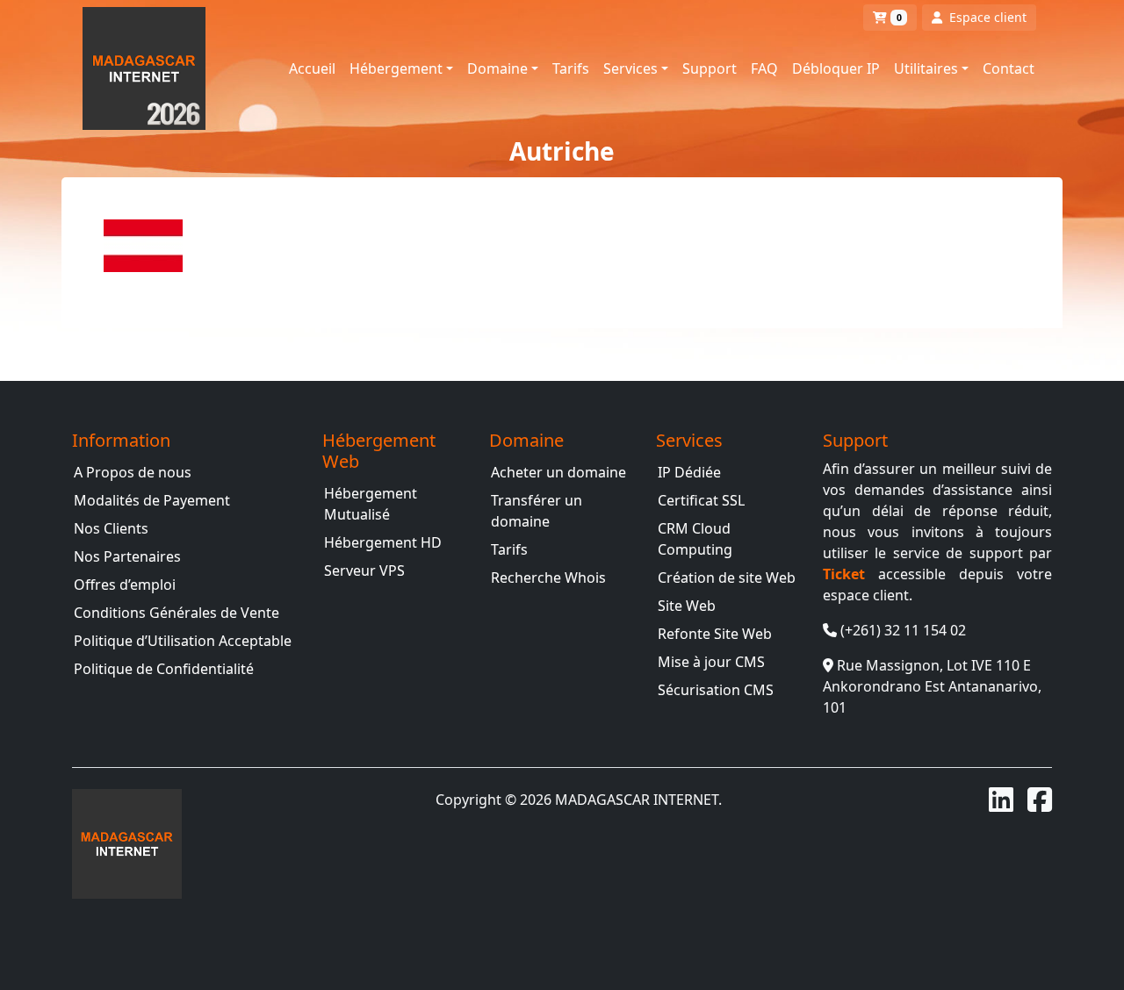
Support (709, 68)
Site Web (687, 605)
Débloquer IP (836, 68)
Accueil (312, 68)
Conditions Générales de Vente (176, 612)
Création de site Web (727, 577)
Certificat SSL (701, 500)
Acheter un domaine (558, 472)
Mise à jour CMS (711, 661)
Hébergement (396, 68)
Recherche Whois (548, 577)
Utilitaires (926, 68)
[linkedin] (1001, 799)
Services (630, 68)
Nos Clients (111, 528)
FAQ (764, 68)
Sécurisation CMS (716, 689)
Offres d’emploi (125, 584)
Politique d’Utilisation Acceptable (183, 640)
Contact (1008, 68)
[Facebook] (1039, 799)
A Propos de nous (132, 472)
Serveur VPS (364, 570)
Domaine (497, 68)
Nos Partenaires (127, 556)
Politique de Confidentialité (164, 668)
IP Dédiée (689, 472)
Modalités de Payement (152, 500)
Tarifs (570, 68)
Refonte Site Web (715, 633)
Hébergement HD (383, 542)
